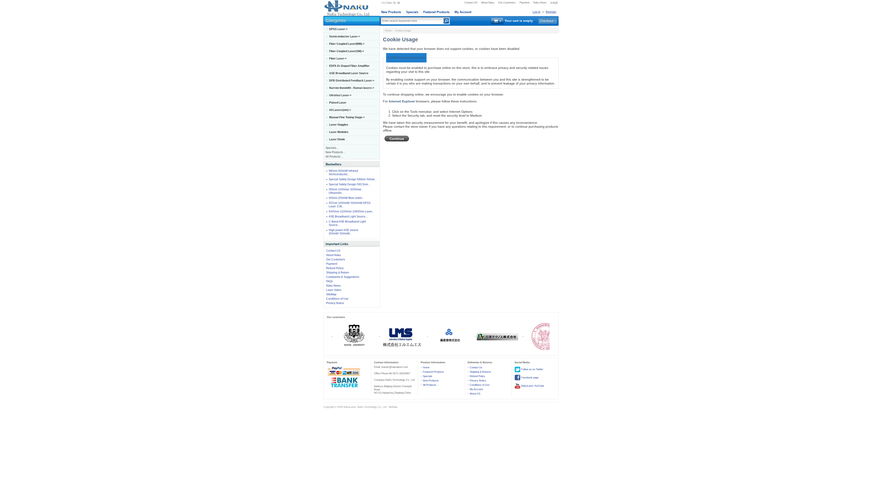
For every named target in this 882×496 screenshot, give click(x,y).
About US (475, 393)
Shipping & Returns (480, 371)
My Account (463, 12)
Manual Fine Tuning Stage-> (347, 117)
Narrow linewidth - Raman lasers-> (351, 88)
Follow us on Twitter (531, 369)
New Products (391, 12)
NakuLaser (350, 407)
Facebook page (529, 377)
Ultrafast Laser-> (340, 95)
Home (388, 30)
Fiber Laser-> (338, 58)
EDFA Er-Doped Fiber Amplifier (349, 66)
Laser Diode (337, 139)
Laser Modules (338, 132)
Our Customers (507, 2)
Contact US (470, 2)
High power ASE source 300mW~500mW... (343, 231)
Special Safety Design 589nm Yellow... (352, 179)
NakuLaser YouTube (532, 385)
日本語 (554, 2)
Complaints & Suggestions (342, 277)
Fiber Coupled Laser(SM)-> (346, 51)
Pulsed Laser (337, 102)
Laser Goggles (338, 124)
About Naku (487, 2)
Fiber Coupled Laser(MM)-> (347, 43)
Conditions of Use (337, 298)
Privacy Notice (335, 303)
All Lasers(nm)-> (340, 110)
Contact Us (476, 367)
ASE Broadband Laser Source (348, 73)
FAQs (329, 281)
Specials (412, 12)
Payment (524, 2)
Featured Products (436, 12)
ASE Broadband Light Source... (348, 216)
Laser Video (333, 290)
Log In (536, 12)
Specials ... (332, 147)
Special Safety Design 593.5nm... (349, 184)
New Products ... (335, 152)
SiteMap (331, 294)
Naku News (539, 2)
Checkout (546, 21)
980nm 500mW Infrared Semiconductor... (343, 172)
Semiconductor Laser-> (344, 36)
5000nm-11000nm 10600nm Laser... (351, 211)
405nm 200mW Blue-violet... (346, 198)
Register (551, 12)
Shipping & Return (337, 272)
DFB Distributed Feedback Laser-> (351, 80)
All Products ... (334, 156)
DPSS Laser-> (338, 29)
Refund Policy (335, 268)
